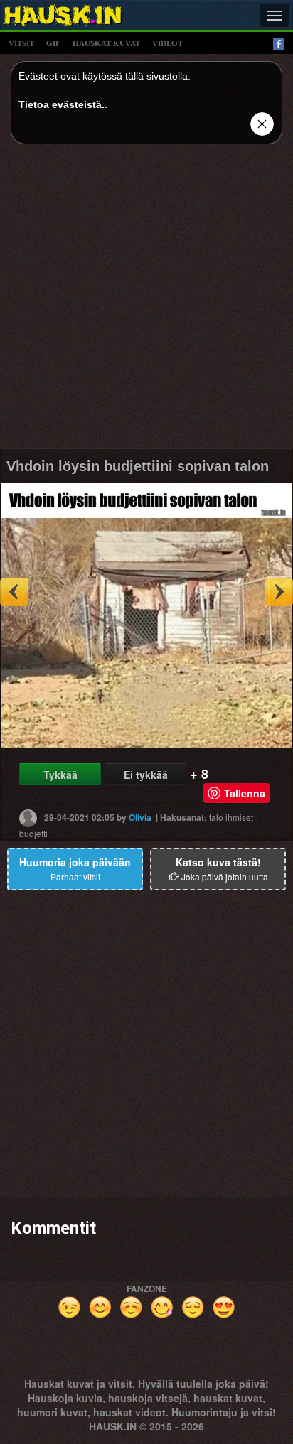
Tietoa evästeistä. (61, 104)
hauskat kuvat (106, 43)
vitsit (21, 43)
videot (167, 43)
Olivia (140, 817)
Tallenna (244, 793)
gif (53, 43)
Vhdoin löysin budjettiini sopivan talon (137, 466)
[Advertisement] (146, 301)
